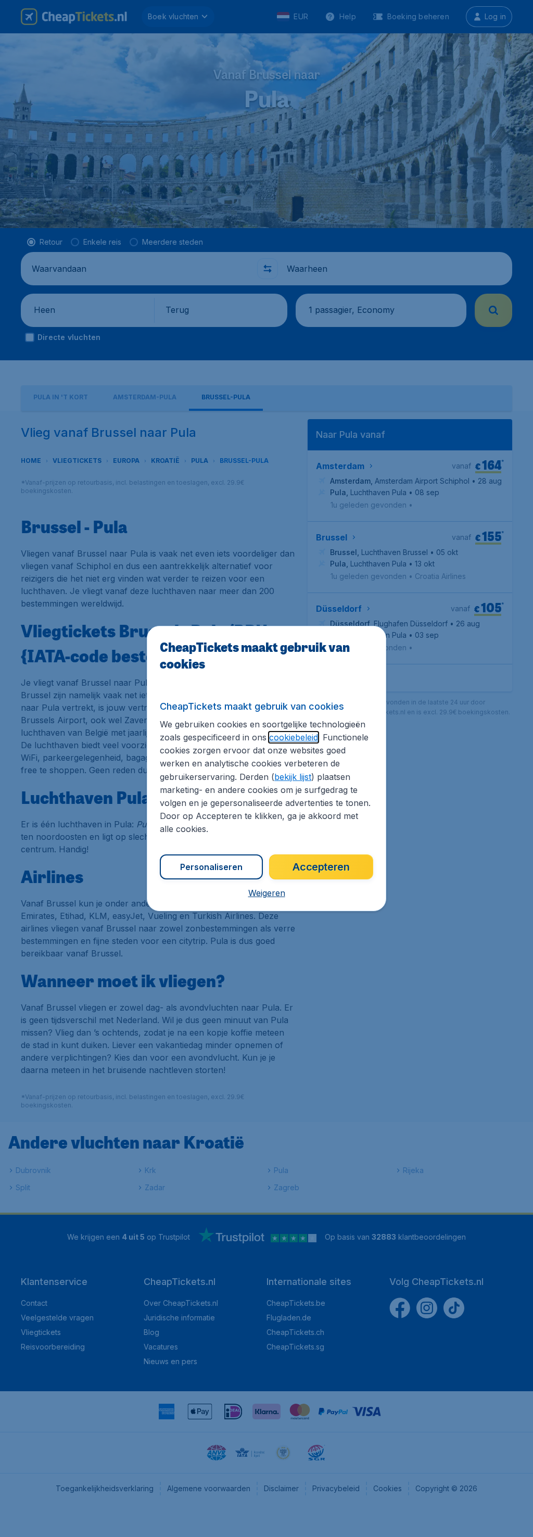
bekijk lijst (292, 777)
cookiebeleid (293, 737)
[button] (266, 893)
